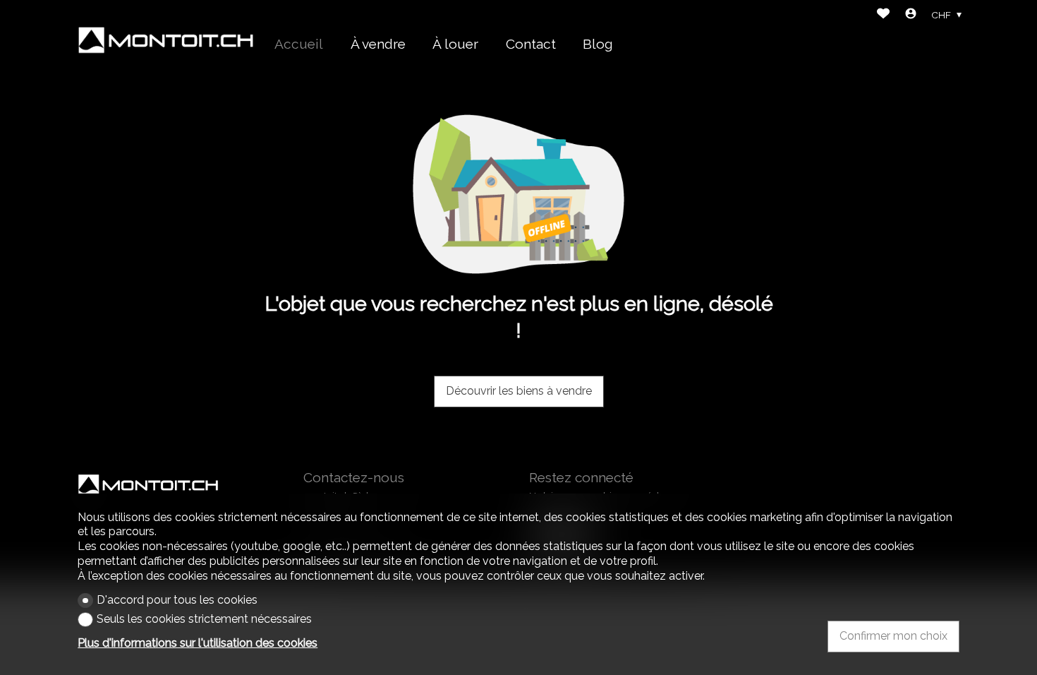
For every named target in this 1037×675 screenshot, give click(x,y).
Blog (598, 44)
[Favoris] (883, 15)
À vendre (378, 44)
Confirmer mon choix (893, 636)
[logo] (166, 40)
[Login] (910, 15)
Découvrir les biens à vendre (519, 391)
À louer (455, 44)
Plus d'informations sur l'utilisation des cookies (197, 643)
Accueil (298, 44)
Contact (531, 44)
